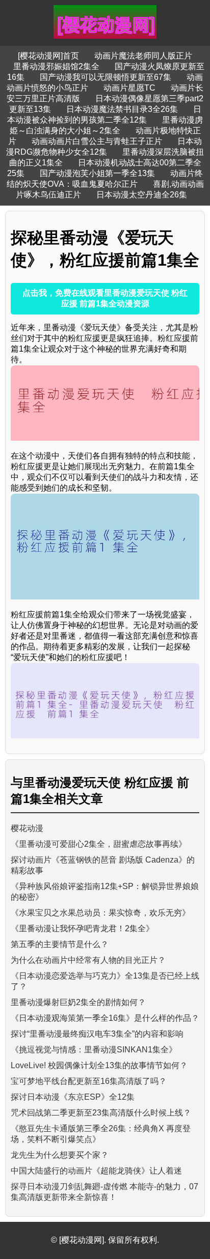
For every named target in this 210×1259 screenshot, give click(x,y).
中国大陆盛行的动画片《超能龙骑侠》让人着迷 (96, 1170)
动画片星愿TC (129, 87)
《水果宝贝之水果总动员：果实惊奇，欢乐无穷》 (100, 912)
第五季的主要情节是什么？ (60, 944)
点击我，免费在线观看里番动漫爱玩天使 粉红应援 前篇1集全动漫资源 (105, 298)
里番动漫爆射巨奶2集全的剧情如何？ (78, 1002)
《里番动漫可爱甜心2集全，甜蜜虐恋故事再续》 (99, 844)
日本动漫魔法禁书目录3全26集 (122, 109)
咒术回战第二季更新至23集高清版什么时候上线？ (101, 1112)
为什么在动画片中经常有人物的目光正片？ (88, 960)
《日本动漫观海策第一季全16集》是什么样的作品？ (105, 1018)
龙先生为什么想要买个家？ (60, 1155)
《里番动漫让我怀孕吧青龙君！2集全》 (82, 928)
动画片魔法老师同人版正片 (143, 55)
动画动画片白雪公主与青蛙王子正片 (97, 141)
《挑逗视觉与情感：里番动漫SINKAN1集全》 (94, 1049)
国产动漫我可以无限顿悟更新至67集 (105, 77)
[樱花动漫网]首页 (48, 55)
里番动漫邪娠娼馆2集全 (56, 66)
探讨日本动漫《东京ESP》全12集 (73, 1097)
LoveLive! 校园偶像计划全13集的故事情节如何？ (99, 1065)
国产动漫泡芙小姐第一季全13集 (97, 173)
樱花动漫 (27, 828)
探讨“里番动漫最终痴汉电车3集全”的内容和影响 (97, 1033)
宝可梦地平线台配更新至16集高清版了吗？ (89, 1081)
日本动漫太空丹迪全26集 (141, 194)
